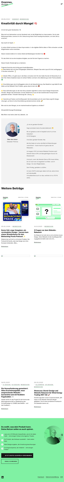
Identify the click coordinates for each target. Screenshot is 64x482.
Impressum (41, 477)
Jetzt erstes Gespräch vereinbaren (18, 455)
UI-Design (6, 385)
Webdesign (24, 19)
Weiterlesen (4, 246)
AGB (61, 477)
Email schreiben (11, 461)
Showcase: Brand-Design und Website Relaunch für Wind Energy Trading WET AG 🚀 (48, 393)
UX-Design (16, 385)
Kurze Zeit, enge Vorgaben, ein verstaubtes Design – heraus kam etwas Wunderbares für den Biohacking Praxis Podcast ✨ (14, 233)
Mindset (15, 19)
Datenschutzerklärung (52, 477)
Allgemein (40, 385)
